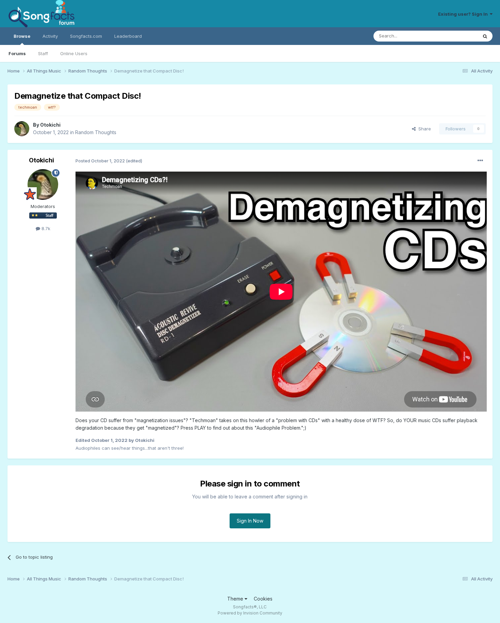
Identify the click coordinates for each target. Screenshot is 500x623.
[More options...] (480, 161)
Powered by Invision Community (250, 613)
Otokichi (50, 125)
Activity (50, 36)
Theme (236, 599)
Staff (43, 53)
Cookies (263, 599)
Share (423, 128)
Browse (22, 36)
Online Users (73, 53)
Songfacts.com (86, 36)
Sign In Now (250, 521)
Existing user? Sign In (464, 14)
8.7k (45, 228)
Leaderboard (128, 36)
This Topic (457, 35)
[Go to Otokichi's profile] (21, 128)
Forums (17, 53)
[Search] (485, 36)
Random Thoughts (95, 132)
